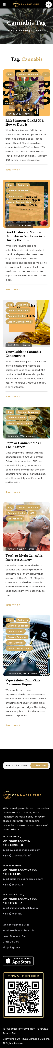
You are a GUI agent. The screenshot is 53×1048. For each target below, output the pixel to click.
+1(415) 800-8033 (13, 884)
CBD (46, 74)
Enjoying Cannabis (17, 637)
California (23, 185)
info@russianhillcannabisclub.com (23, 879)
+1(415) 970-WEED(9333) (17, 855)
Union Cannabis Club (15, 936)
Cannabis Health (16, 316)
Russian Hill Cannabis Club (18, 930)
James (28, 113)
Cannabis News (16, 631)
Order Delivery (11, 941)
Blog (10, 74)
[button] (48, 4)
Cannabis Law (15, 196)
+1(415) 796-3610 (12, 913)
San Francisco (15, 518)
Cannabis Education (28, 74)
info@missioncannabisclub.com (21, 850)
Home (11, 30)
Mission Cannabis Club (19, 202)
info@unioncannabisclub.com (20, 908)
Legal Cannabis (16, 642)
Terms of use (10, 1029)
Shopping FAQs (11, 947)
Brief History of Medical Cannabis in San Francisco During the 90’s (25, 236)
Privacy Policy (27, 1029)
